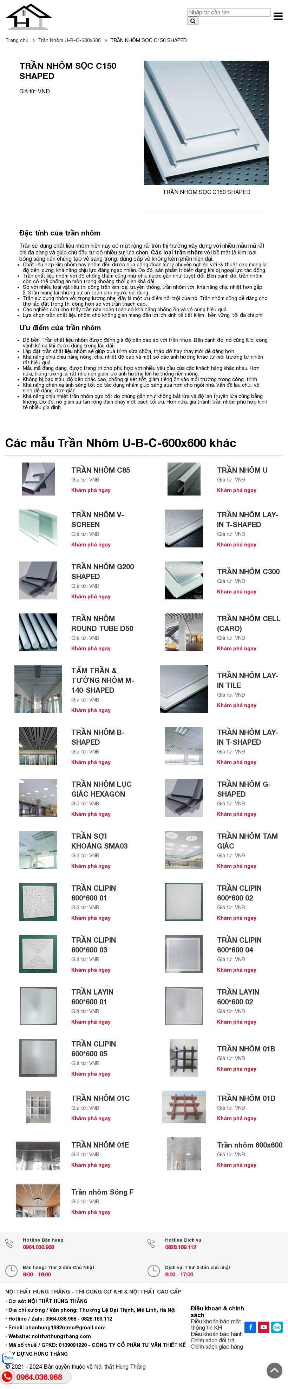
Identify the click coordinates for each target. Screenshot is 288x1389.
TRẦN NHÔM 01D (246, 1098)
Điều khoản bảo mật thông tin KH (216, 1324)
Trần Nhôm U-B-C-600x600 (70, 40)
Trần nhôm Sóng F (102, 1192)
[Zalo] (277, 1327)
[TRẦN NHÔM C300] (184, 580)
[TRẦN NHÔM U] (184, 479)
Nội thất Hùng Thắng (120, 1366)
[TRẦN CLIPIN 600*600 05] (38, 1058)
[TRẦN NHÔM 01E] (38, 1153)
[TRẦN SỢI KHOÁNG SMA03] (38, 850)
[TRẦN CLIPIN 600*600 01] (38, 902)
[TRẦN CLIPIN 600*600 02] (184, 902)
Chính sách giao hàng (217, 1346)
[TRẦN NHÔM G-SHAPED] (184, 798)
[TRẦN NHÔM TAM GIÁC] (184, 850)
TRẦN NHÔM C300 (248, 571)
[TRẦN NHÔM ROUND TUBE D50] (38, 632)
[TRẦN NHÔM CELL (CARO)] (184, 632)
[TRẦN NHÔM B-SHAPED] (38, 746)
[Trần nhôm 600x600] (184, 1153)
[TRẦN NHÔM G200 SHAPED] (38, 580)
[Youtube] (263, 1327)
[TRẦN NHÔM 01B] (184, 1058)
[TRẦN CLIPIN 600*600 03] (38, 954)
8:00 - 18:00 (37, 1274)
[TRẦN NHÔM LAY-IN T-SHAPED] (184, 528)
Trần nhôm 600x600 (249, 1145)
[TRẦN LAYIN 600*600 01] (38, 1006)
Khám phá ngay (91, 490)
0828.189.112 (180, 1247)
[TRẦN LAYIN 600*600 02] (184, 1006)
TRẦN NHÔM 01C (100, 1098)
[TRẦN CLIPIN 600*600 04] (184, 954)
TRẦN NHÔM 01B (246, 1048)
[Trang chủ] (29, 17)
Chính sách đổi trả (213, 1340)
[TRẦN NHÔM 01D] (184, 1107)
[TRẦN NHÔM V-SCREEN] (38, 528)
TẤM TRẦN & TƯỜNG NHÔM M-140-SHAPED (102, 680)
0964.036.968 (38, 1247)
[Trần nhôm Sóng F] (38, 1200)
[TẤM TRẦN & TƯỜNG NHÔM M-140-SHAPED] (38, 689)
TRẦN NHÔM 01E (100, 1145)
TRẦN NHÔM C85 (100, 470)
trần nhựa (180, 340)
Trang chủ (17, 40)
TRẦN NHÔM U (242, 470)
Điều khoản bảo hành (217, 1334)
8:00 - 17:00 (179, 1274)
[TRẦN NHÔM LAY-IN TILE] (184, 689)
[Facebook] (250, 1327)
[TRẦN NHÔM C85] (38, 479)
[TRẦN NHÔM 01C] (38, 1107)
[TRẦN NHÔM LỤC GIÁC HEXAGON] (38, 798)
